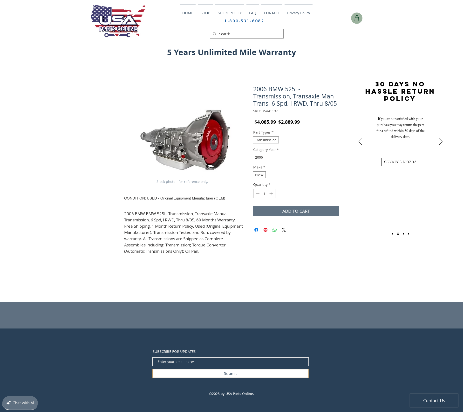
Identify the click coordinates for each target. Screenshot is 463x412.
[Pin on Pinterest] (265, 230)
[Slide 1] (392, 233)
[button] (373, 51)
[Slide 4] (408, 233)
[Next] (441, 142)
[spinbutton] (264, 193)
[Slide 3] (403, 233)
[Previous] (360, 142)
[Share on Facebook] (256, 230)
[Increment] (271, 193)
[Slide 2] (398, 234)
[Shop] (356, 18)
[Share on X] (284, 230)
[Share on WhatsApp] (275, 230)
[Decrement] (257, 193)
